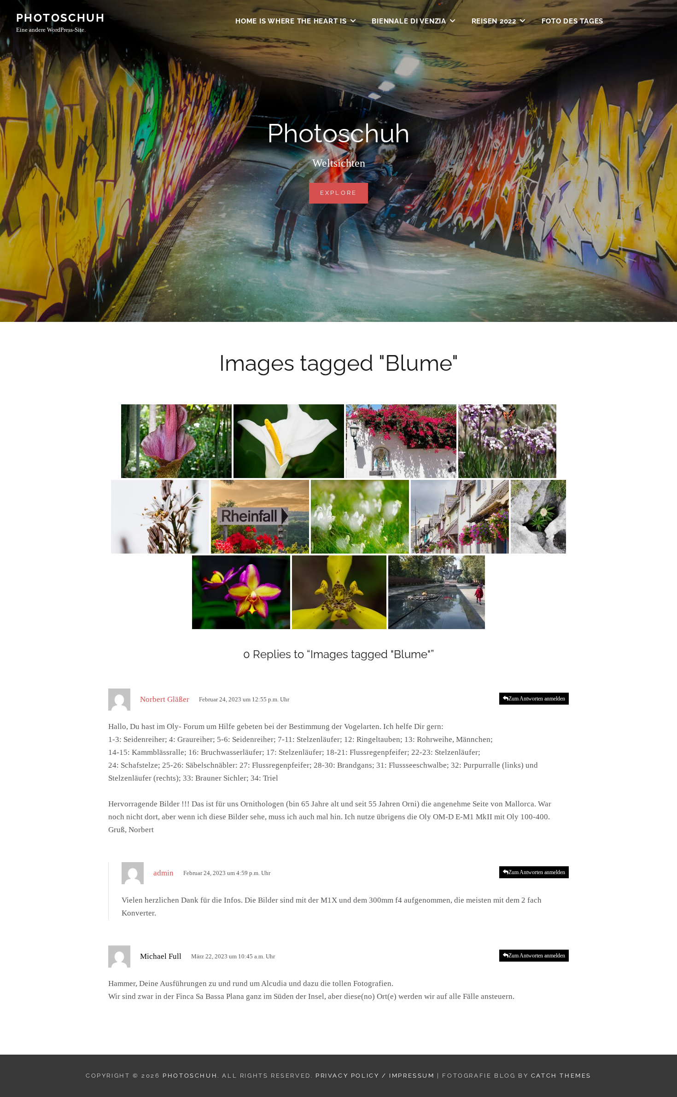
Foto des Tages (573, 21)
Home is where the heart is (291, 21)
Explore (344, 192)
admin (163, 873)
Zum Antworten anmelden (536, 698)
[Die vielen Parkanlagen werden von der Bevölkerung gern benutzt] (436, 592)
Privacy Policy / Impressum (375, 1075)
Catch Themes (561, 1075)
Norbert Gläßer (164, 699)
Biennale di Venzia (409, 21)
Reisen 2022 (494, 21)
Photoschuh (60, 17)
